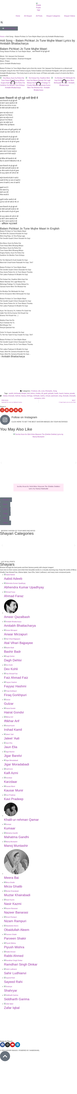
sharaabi (72, 396)
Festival (34, 391)
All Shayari (28, 16)
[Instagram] (7, 1044)
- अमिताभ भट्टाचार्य (8, 223)
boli (28, 393)
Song (55, 391)
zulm (43, 398)
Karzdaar (10, 782)
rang (60, 396)
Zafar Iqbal (12, 1008)
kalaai (5, 396)
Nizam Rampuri (15, 921)
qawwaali (54, 396)
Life (39, 391)
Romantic (48, 391)
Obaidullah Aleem (16, 930)
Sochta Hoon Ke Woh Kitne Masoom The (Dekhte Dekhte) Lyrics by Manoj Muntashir (38, 487)
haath (56, 393)
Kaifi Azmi (11, 773)
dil (42, 393)
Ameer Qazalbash (17, 617)
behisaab (17, 393)
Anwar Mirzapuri (15, 634)
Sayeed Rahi (13, 982)
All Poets (39, 16)
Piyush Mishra (14, 947)
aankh (11, 393)
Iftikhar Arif (11, 721)
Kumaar (9, 828)
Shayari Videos (69, 16)
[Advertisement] (38, 372)
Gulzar (9, 703)
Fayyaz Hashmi (15, 686)
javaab (72, 393)
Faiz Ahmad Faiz (16, 677)
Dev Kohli (11, 669)
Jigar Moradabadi (16, 764)
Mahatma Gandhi (16, 837)
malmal (17, 396)
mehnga (29, 396)
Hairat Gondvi (14, 712)
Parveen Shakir (15, 938)
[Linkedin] (17, 1044)
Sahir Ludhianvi (15, 973)
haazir (61, 393)
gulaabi (50, 393)
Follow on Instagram (24, 417)
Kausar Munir (13, 790)
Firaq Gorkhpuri (15, 695)
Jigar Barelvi (13, 756)
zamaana (37, 398)
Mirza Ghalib (13, 886)
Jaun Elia (10, 747)
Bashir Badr (12, 651)
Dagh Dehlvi (13, 660)
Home (18, 16)
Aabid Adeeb (13, 578)
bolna (33, 393)
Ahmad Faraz (13, 596)
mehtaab (36, 396)
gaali (45, 393)
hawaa (66, 393)
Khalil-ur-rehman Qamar (21, 819)
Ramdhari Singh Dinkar (20, 964)
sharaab (65, 396)
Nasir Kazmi (12, 904)
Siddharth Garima (16, 999)
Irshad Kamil (13, 729)
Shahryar (10, 990)
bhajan (23, 393)
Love (43, 391)
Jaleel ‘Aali (11, 738)
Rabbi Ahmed (13, 956)
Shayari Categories (53, 16)
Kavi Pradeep (13, 799)
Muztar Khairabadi (17, 895)
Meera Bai (11, 877)
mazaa (23, 396)
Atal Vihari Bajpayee (18, 643)
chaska (38, 393)
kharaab (11, 396)
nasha (42, 396)
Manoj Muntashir (16, 845)
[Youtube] (12, 1044)
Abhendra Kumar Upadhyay (24, 587)
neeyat (47, 396)
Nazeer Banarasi (16, 912)
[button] (1, 22)
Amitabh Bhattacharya (13, 356)
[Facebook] (2, 1044)
